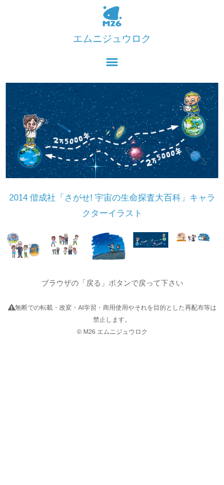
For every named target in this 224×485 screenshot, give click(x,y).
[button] (112, 61)
